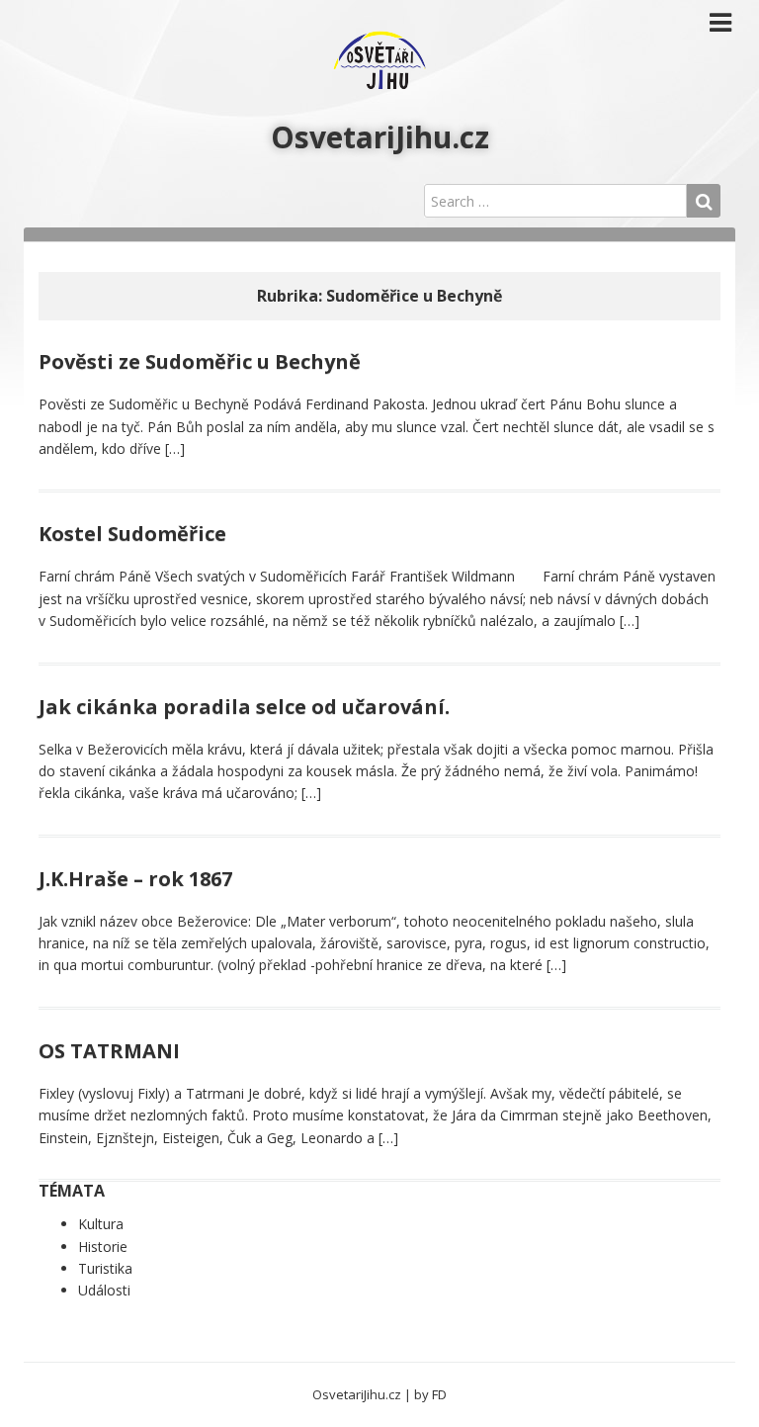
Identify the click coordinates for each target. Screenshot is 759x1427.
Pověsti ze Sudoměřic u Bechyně (200, 361)
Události (104, 1290)
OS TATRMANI (109, 1050)
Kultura (101, 1223)
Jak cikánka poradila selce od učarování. (244, 706)
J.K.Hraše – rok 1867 (135, 878)
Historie (102, 1246)
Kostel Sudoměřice (132, 533)
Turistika (105, 1268)
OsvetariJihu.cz (380, 137)
